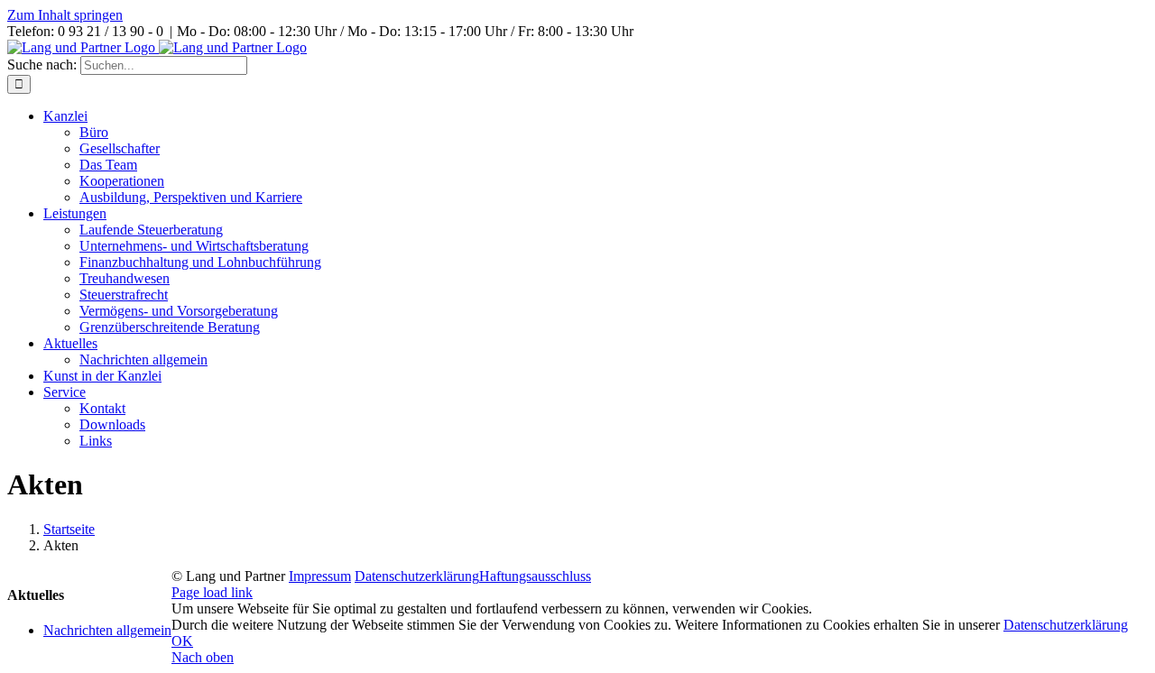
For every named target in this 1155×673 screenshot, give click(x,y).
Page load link (212, 592)
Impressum (320, 576)
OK (182, 641)
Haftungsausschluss (535, 576)
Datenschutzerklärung (417, 576)
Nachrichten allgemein (107, 630)
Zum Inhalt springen (65, 15)
